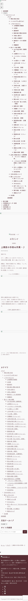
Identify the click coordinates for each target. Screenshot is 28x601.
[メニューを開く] (1, 4)
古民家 (15, 28)
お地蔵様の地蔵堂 (19, 25)
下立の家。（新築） (19, 67)
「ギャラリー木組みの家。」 (15, 480)
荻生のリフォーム (18, 127)
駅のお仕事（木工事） (20, 141)
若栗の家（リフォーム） (20, 125)
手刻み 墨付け (18, 35)
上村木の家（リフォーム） (14, 411)
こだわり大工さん (16, 24)
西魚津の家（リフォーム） (14, 464)
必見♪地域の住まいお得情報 (19, 155)
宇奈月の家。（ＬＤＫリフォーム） (16, 424)
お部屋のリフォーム (19, 54)
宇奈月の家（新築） (19, 90)
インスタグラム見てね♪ (17, 21)
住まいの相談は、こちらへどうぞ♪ (17, 487)
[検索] (25, 531)
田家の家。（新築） (19, 118)
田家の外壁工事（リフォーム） (15, 449)
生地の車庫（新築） (19, 111)
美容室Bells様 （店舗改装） (15, 454)
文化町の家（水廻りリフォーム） (16, 434)
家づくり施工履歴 (16, 47)
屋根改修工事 (17, 92)
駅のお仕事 (17, 138)
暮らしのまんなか (16, 176)
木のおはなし (17, 183)
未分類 (12, 195)
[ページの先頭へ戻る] (0, 552)
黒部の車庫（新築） (19, 152)
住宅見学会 (17, 171)
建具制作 (16, 30)
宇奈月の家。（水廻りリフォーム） (16, 426)
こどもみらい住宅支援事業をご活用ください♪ (20, 163)
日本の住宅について (16, 174)
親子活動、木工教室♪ (20, 190)
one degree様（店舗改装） (14, 401)
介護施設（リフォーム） (20, 70)
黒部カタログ (17, 193)
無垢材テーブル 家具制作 (14, 394)
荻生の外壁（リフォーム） (14, 461)
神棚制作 (16, 45)
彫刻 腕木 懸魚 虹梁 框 (20, 33)
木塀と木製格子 (18, 38)
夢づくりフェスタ (18, 178)
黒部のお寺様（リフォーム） (15, 474)
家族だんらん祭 (18, 181)
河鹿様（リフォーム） (20, 108)
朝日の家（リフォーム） (20, 99)
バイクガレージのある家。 (14, 406)
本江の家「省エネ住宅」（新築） (16, 439)
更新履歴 (9, 198)
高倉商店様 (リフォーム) (14, 471)
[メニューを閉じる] (1, 7)
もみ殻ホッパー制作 (19, 60)
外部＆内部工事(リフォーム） (15, 421)
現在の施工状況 (15, 19)
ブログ (9, 17)
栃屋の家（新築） (19, 106)
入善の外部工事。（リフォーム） (16, 419)
